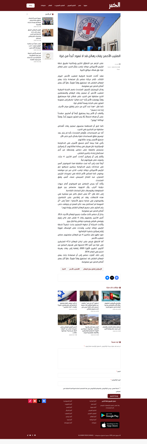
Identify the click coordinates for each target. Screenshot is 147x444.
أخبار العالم (93, 416)
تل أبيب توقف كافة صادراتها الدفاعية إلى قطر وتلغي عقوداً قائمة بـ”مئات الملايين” (67, 305)
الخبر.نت (117, 64)
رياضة (30, 5)
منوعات (43, 5)
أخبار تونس (69, 416)
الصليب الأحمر (73, 269)
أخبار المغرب (68, 413)
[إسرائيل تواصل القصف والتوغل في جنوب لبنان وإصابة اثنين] (111, 319)
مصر (79, 5)
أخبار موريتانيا (68, 423)
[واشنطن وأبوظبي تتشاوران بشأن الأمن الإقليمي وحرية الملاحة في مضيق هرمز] (111, 296)
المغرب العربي (60, 5)
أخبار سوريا (93, 407)
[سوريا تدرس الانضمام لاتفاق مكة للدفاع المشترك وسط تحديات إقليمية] (47, 21)
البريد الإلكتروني (115, 380)
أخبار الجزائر (69, 410)
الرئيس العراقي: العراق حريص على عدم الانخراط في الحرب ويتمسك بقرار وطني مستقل (34, 34)
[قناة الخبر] (114, 5)
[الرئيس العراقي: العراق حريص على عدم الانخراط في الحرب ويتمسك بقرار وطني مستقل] (47, 32)
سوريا (85, 5)
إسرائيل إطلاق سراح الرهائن (92, 269)
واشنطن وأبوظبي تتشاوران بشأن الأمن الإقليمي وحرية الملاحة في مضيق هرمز (112, 305)
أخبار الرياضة (93, 419)
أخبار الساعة (93, 401)
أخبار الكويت (68, 404)
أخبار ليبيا (69, 419)
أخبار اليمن (69, 407)
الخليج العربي (72, 5)
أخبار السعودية (68, 401)
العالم (50, 5)
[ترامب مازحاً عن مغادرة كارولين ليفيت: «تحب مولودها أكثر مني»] (47, 46)
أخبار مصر (93, 404)
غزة (63, 269)
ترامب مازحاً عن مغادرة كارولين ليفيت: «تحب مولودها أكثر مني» (34, 46)
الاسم (118, 371)
